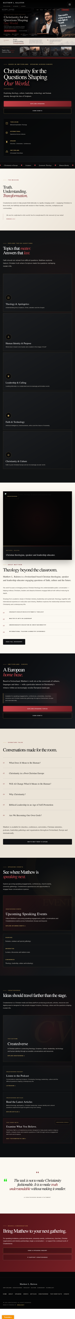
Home (5, 1294)
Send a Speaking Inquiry (37, 1250)
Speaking (18, 1294)
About (11, 1294)
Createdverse (43, 1294)
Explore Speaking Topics (37, 708)
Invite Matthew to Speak (37, 841)
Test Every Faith (56, 1294)
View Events (37, 110)
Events (25, 1294)
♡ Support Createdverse (37, 1257)
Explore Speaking (37, 103)
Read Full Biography (14, 641)
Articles (33, 1294)
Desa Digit (20, 1304)
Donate (66, 1294)
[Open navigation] (69, 4)
